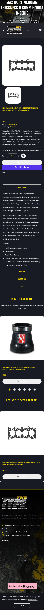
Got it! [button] (22, 605)
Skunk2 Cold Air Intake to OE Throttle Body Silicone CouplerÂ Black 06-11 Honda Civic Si (18, 368)
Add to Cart (22, 162)
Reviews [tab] (22, 271)
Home (22, 18)
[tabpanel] (22, 229)
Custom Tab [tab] (22, 279)
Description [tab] (22, 188)
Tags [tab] (22, 286)
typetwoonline (12, 124)
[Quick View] (3, 327)
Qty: (3, 156)
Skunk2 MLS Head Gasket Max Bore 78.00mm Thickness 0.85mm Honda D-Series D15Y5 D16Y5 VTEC (21, 464)
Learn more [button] (32, 600)
